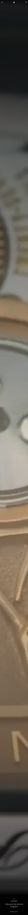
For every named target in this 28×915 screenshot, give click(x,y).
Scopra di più (14, 911)
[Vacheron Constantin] (14, 2)
